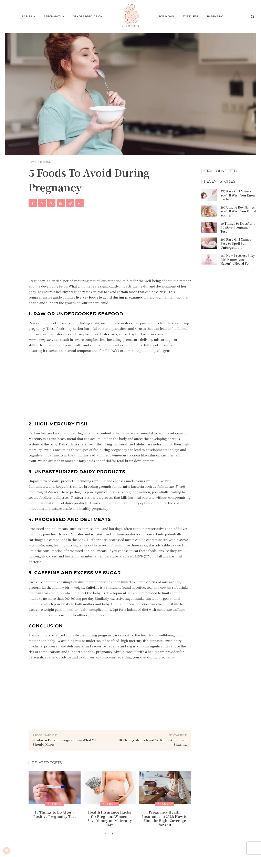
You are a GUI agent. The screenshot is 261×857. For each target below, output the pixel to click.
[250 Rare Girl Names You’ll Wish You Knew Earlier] (209, 195)
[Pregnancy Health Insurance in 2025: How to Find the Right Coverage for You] (165, 787)
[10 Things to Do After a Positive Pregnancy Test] (55, 787)
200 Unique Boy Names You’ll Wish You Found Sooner (238, 211)
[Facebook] (33, 203)
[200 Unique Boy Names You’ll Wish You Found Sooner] (209, 211)
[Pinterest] (51, 203)
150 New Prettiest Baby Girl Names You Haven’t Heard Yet (237, 259)
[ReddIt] (70, 203)
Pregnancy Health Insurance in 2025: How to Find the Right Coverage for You (164, 818)
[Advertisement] (110, 245)
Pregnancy (44, 161)
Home (32, 161)
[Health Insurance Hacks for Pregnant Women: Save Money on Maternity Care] (110, 787)
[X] (42, 203)
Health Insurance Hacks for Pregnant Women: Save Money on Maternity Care (109, 818)
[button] (252, 16)
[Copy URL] (79, 203)
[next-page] (112, 834)
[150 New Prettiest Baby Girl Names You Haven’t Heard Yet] (209, 259)
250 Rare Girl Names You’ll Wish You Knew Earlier (237, 195)
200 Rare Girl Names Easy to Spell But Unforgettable (235, 243)
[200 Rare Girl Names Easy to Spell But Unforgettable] (209, 243)
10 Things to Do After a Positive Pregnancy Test (54, 814)
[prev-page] (105, 834)
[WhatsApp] (61, 203)
